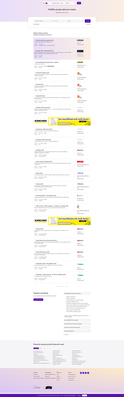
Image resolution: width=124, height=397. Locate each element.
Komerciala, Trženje (56, 350)
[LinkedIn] (81, 373)
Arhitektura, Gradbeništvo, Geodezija (58, 359)
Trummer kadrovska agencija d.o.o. (83, 164)
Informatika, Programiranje (76, 352)
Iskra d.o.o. (79, 267)
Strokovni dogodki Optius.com (50, 374)
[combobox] (59, 21)
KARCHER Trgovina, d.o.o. (81, 65)
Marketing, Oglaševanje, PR (57, 355)
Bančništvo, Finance (56, 364)
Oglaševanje (47, 376)
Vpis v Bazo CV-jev (36, 376)
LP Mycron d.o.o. (80, 109)
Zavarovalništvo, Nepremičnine (76, 356)
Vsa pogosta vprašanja (38, 299)
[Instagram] (86, 373)
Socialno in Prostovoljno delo (76, 364)
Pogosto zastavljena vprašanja (38, 378)
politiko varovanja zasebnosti (71, 395)
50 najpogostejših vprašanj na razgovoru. (72, 293)
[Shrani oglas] (34, 40)
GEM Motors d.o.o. (80, 54)
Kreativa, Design (74, 359)
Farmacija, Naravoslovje (75, 350)
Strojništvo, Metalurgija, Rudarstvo (38, 357)
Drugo (54, 356)
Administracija (35, 361)
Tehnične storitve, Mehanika (37, 352)
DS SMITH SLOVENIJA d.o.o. (82, 77)
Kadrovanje (73, 358)
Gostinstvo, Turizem (56, 352)
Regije (41, 348)
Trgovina (34, 354)
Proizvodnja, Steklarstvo (37, 351)
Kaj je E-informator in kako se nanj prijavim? (73, 323)
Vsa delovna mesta (80, 44)
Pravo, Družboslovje (75, 355)
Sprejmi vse (84, 395)
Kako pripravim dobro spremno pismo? (72, 327)
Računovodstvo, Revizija (56, 362)
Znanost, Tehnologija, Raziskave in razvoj (59, 361)
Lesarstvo (73, 353)
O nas (58, 374)
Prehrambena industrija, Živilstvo (38, 358)
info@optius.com (71, 380)
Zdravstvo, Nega (55, 353)
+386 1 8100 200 (71, 378)
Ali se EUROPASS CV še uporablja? (71, 320)
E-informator (35, 374)
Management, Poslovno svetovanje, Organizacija (40, 363)
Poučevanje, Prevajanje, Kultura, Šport (77, 362)
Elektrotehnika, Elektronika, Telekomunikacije (40, 360)
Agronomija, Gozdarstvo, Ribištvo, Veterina (78, 361)
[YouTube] (88, 373)
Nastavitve (79, 395)
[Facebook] (83, 373)
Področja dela (36, 348)
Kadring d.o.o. (79, 153)
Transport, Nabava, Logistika (37, 355)
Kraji (44, 348)
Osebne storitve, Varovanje (57, 358)
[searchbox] (75, 21)
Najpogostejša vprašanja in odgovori (62, 12)
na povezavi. (70, 316)
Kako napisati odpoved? (69, 331)
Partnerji (58, 376)
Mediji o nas (59, 378)
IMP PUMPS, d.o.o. (80, 198)
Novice (58, 380)
